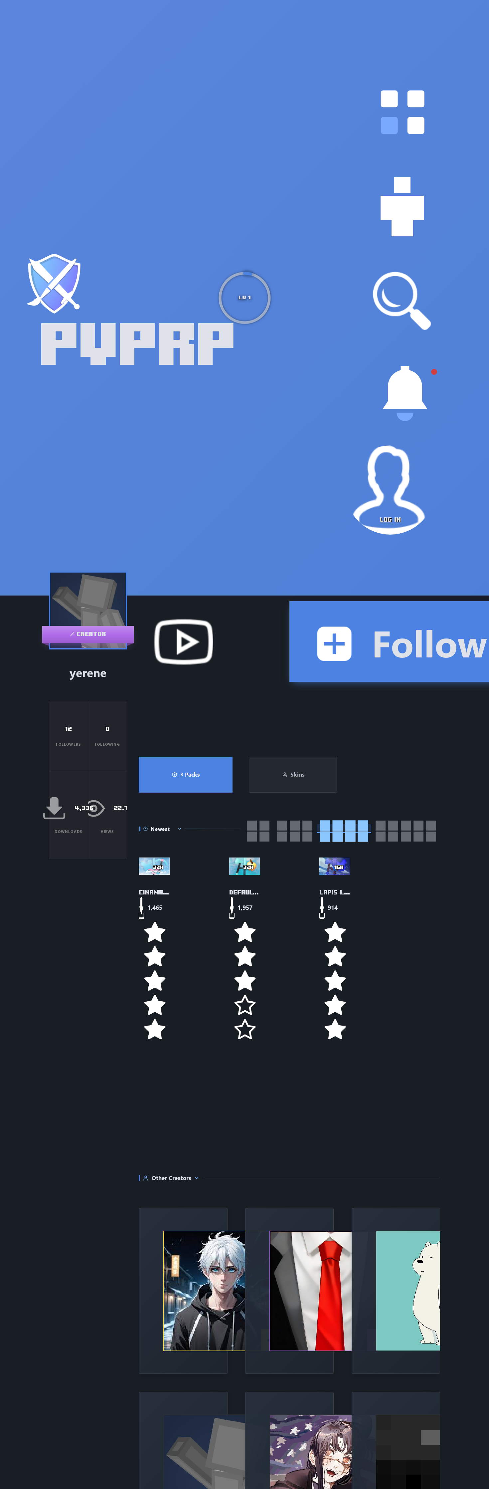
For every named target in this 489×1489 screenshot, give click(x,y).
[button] (402, 112)
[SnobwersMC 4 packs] (396, 1291)
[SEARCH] (402, 301)
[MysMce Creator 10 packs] (289, 1291)
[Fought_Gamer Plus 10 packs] (183, 1291)
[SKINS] (402, 206)
